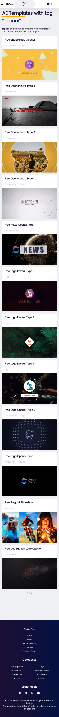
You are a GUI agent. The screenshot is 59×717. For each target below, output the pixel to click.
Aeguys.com (7, 4)
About (29, 635)
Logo (22, 45)
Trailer (17, 678)
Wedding (42, 678)
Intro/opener (11, 45)
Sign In (24, 4)
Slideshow (9, 508)
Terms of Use (29, 651)
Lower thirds (16, 670)
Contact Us (29, 647)
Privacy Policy (29, 643)
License (29, 639)
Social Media (42, 674)
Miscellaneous (12, 230)
